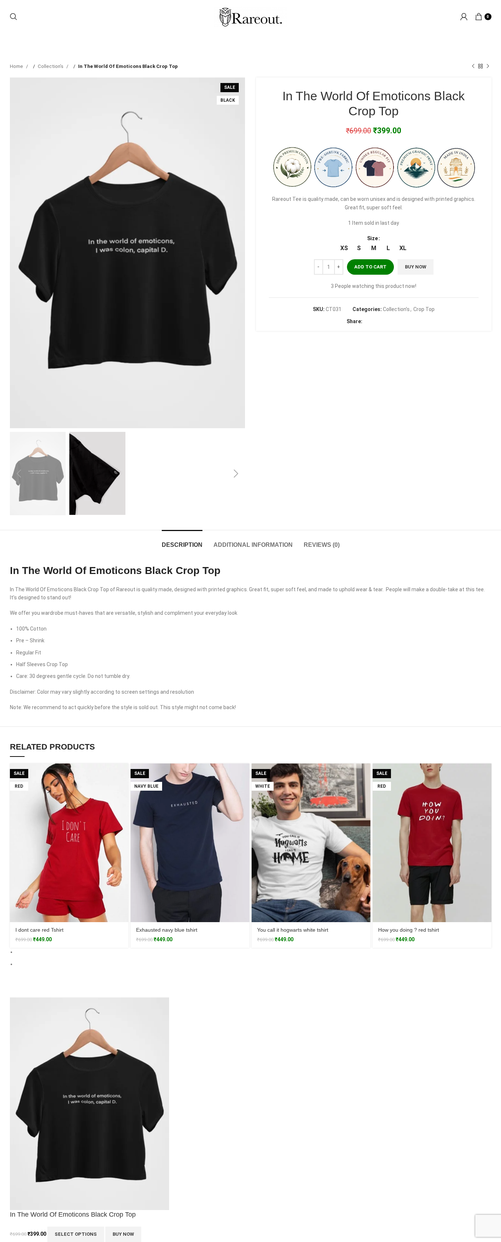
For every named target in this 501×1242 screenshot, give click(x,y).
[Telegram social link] (397, 329)
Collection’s (51, 74)
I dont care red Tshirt (39, 938)
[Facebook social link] (368, 329)
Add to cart (370, 275)
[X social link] (375, 329)
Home (17, 74)
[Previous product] (473, 74)
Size (372, 247)
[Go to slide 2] (253, 972)
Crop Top (424, 318)
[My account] (464, 24)
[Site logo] (250, 24)
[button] (247, 261)
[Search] (13, 24)
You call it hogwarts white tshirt (292, 938)
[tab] (182, 549)
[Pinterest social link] (382, 329)
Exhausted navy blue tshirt (166, 938)
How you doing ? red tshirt (408, 938)
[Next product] (487, 74)
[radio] (344, 256)
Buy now (415, 275)
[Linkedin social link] (390, 329)
